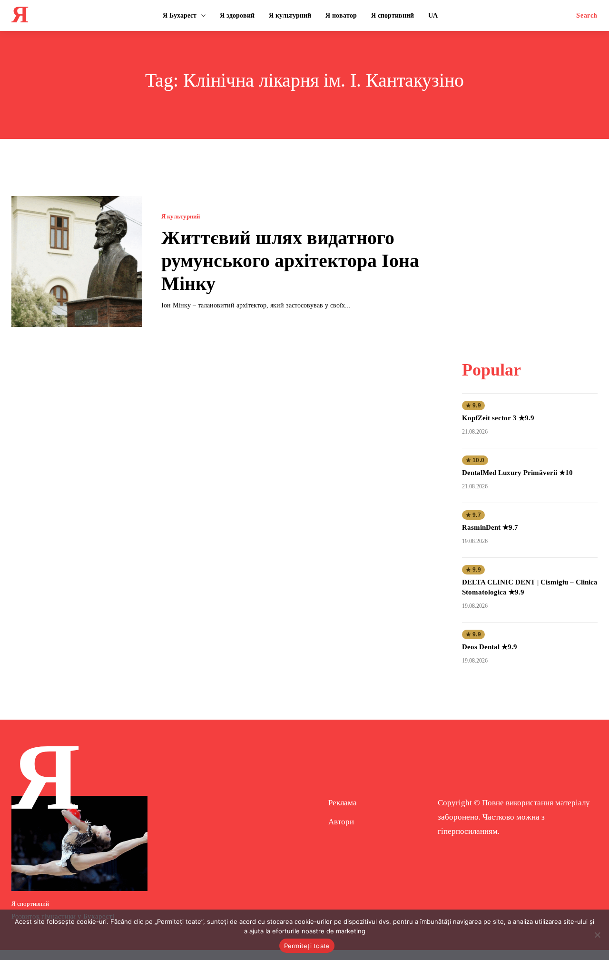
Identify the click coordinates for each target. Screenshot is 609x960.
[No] (597, 935)
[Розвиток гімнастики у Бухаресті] (79, 843)
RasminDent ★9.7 (490, 527)
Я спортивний (30, 904)
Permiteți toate (307, 946)
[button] (587, 16)
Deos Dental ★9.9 (489, 647)
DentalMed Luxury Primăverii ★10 (517, 472)
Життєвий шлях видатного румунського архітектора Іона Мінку (290, 260)
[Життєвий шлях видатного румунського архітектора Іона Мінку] (76, 261)
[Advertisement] (533, 255)
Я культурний (180, 216)
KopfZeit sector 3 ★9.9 (498, 418)
